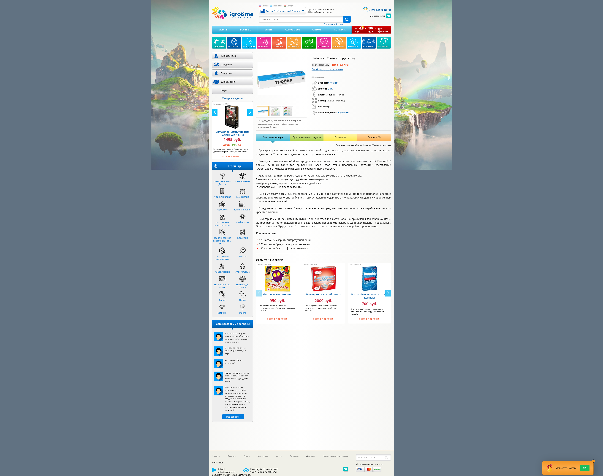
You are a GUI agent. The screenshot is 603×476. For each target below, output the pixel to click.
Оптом (316, 29)
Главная (223, 29)
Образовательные (290, 124)
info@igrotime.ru (227, 472)
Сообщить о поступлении (327, 69)
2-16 (330, 88)
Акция (224, 90)
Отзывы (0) (340, 137)
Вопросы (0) (374, 137)
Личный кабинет (380, 9)
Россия (265, 5)
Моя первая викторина (277, 294)
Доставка (310, 455)
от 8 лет (332, 82)
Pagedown (343, 112)
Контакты (340, 29)
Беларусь (291, 5)
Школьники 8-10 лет (268, 127)
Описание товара (273, 137)
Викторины (295, 121)
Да (585, 468)
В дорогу (262, 124)
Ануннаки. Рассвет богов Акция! (232, 133)
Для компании (281, 121)
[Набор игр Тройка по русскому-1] (281, 78)
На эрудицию (274, 124)
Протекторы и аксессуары (307, 137)
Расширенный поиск (333, 24)
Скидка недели (232, 98)
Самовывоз (292, 29)
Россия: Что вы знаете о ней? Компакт (369, 296)
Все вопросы (233, 416)
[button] (388, 293)
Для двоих (267, 121)
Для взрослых (228, 55)
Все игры (246, 29)
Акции (269, 29)
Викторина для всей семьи (323, 294)
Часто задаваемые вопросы (335, 455)
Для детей (226, 64)
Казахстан (277, 5)
